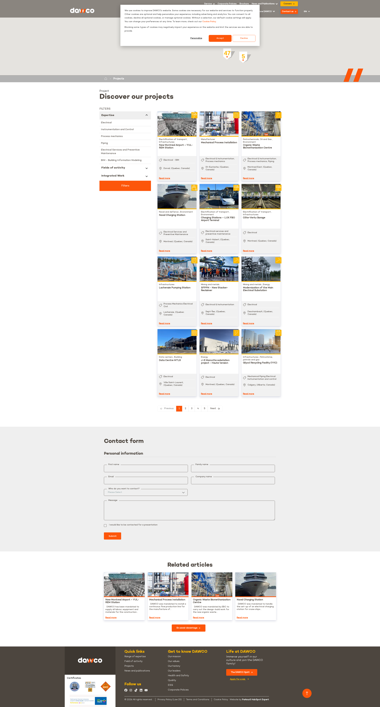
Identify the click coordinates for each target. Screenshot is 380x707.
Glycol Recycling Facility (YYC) (260, 363)
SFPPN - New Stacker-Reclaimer (214, 289)
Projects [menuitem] (129, 666)
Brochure (244, 4)
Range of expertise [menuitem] (135, 656)
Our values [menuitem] (173, 661)
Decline (244, 38)
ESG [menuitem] (170, 685)
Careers (288, 4)
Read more (164, 178)
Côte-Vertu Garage (254, 217)
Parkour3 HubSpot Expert (255, 699)
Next (213, 408)
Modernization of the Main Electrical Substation (258, 289)
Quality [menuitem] (172, 680)
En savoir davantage (187, 628)
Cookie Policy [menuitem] (221, 699)
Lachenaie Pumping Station (174, 287)
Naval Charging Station (172, 215)
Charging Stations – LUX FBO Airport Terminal (218, 219)
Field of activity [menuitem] (133, 661)
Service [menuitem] (208, 4)
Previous (169, 408)
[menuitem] (244, 4)
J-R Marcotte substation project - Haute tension (215, 362)
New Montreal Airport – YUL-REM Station (176, 146)
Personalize (196, 38)
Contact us (287, 11)
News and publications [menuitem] (137, 671)
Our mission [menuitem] (174, 656)
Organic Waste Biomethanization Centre (257, 146)
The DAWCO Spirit (240, 672)
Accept (220, 38)
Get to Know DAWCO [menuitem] (261, 11)
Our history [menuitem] (174, 666)
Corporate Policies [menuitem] (227, 4)
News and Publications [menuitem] (263, 4)
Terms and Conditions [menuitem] (197, 699)
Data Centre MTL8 (170, 360)
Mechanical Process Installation (219, 142)
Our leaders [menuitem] (174, 671)
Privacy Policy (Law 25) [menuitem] (169, 699)
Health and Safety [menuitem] (178, 675)
